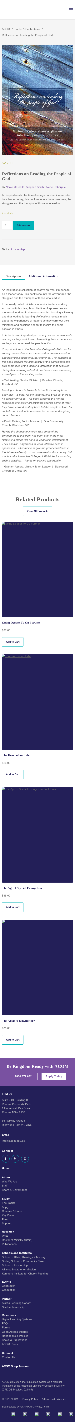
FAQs (5, 1323)
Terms (46, 1406)
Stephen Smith (35, 187)
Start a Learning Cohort (16, 1302)
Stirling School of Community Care (23, 1261)
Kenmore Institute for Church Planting (25, 1273)
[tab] (13, 276)
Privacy (38, 1406)
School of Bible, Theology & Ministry (24, 1257)
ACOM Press (10, 1344)
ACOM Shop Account (16, 1366)
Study (6, 1198)
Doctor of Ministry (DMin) (17, 1239)
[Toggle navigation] (68, 10)
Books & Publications (27, 29)
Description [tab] (13, 276)
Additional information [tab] (43, 276)
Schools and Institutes (17, 1252)
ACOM (6, 29)
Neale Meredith (15, 187)
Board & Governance (15, 1189)
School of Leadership (15, 1265)
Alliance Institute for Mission (19, 1269)
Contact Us (8, 1357)
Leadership (18, 249)
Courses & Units (12, 1211)
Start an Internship (13, 1307)
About (6, 1177)
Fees (5, 1219)
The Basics (8, 1202)
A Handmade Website (54, 1399)
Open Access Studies (15, 1331)
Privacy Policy (30, 1399)
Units (5, 1235)
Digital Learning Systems (17, 1319)
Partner (6, 1298)
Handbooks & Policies (15, 1335)
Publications (9, 1243)
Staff (5, 1185)
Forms (6, 1327)
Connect (7, 1353)
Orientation (8, 1285)
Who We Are (9, 1181)
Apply (5, 1207)
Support (7, 1223)
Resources (9, 1315)
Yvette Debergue (55, 187)
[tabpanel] (37, 380)
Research (8, 1231)
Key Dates (8, 1215)
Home (5, 1168)
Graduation (9, 1289)
